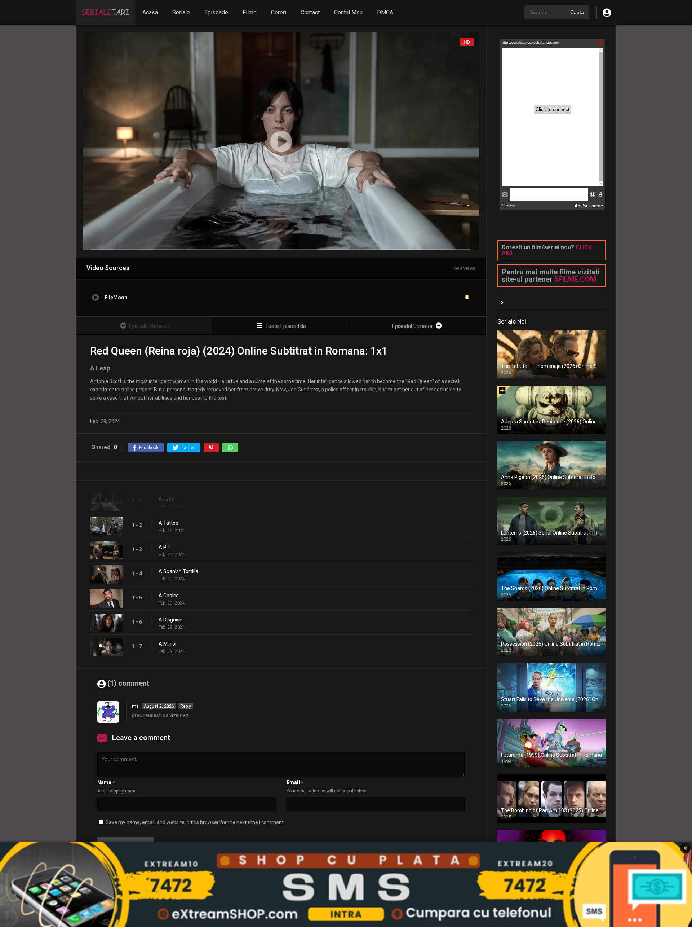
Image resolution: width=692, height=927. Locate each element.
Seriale (181, 12)
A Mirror (168, 644)
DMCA (385, 12)
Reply (185, 706)
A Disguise (170, 620)
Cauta (577, 12)
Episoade (216, 12)
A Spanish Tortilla (178, 571)
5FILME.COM (575, 279)
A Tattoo (168, 523)
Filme (250, 12)
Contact (310, 12)
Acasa (150, 12)
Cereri (278, 12)
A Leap (166, 499)
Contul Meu (348, 12)
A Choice (169, 595)
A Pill (164, 547)
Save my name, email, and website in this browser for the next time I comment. (195, 822)
